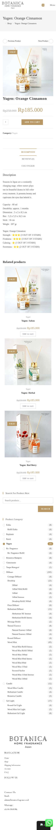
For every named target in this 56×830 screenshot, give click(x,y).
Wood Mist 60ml (19, 663)
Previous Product (14, 41)
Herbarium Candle (15, 692)
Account (7, 769)
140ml (15, 593)
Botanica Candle (14, 696)
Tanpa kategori (12, 567)
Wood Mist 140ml (19, 679)
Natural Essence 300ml (21, 634)
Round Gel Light (14, 705)
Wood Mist (12, 642)
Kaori (8, 539)
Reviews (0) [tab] (28, 159)
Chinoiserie (11, 562)
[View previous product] (5, 41)
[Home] (3, 23)
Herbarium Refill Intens (22, 617)
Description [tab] (28, 152)
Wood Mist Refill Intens (22, 647)
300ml (15, 585)
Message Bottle (14, 622)
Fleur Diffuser (13, 605)
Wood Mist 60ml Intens (22, 659)
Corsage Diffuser (14, 576)
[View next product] (51, 41)
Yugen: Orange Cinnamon (26, 23)
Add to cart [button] (28, 334)
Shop (6, 761)
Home (6, 758)
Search (45, 509)
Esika (8, 525)
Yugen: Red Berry (28, 465)
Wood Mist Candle (15, 688)
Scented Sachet (18, 670)
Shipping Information (12, 765)
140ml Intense (18, 597)
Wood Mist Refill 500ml (22, 650)
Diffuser (9, 572)
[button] (49, 49)
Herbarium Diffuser (15, 609)
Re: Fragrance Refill (15, 553)
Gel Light (10, 701)
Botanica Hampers (14, 558)
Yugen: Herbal (28, 393)
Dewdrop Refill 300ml (21, 601)
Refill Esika (12, 529)
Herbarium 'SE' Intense (21, 613)
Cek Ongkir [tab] (28, 166)
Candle (9, 683)
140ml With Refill (19, 589)
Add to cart (32, 122)
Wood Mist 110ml (19, 667)
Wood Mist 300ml (19, 654)
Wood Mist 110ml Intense (23, 675)
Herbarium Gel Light (16, 713)
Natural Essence (14, 626)
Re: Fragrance (12, 548)
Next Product (43, 41)
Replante (10, 534)
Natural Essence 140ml (21, 630)
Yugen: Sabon (28, 321)
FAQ (6, 772)
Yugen (15, 133)
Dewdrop (11, 580)
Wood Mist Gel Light (16, 709)
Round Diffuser (13, 638)
